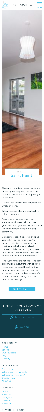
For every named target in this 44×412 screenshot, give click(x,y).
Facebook (7, 394)
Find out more (9, 369)
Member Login (24, 317)
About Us (6, 381)
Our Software (8, 378)
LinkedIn (6, 400)
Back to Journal (22, 289)
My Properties (22, 5)
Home (5, 347)
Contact (6, 391)
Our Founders (9, 353)
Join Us (24, 326)
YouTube (6, 403)
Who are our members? (13, 375)
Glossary (6, 358)
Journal (6, 350)
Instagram (7, 397)
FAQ (4, 356)
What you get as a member (15, 372)
